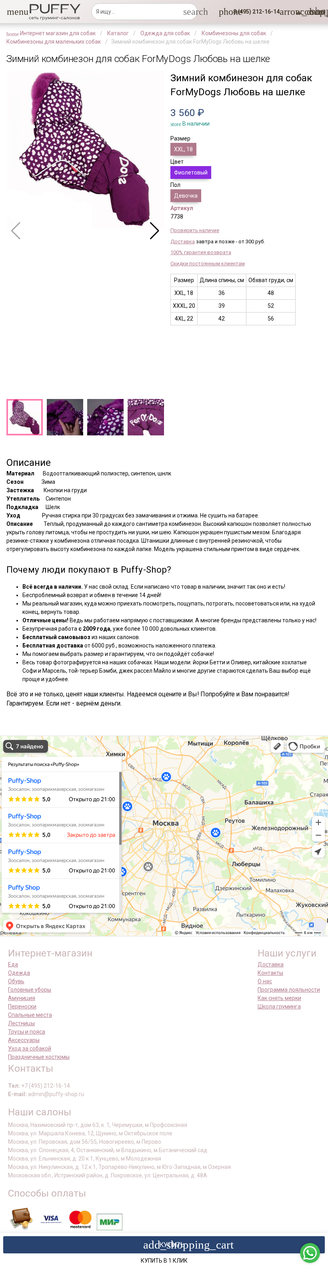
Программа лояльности (289, 989)
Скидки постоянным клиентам (207, 264)
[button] (11, 11)
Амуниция (21, 998)
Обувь (16, 981)
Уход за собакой (29, 1048)
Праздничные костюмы (39, 1057)
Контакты (270, 973)
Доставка (182, 242)
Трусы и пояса (26, 1031)
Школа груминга (279, 1006)
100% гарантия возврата (200, 252)
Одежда (19, 973)
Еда (13, 964)
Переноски (22, 1006)
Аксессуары (24, 1040)
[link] (300, 11)
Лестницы (21, 1023)
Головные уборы (29, 989)
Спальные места (30, 1015)
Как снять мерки (279, 998)
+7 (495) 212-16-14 (45, 1086)
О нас (265, 981)
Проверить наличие (194, 230)
